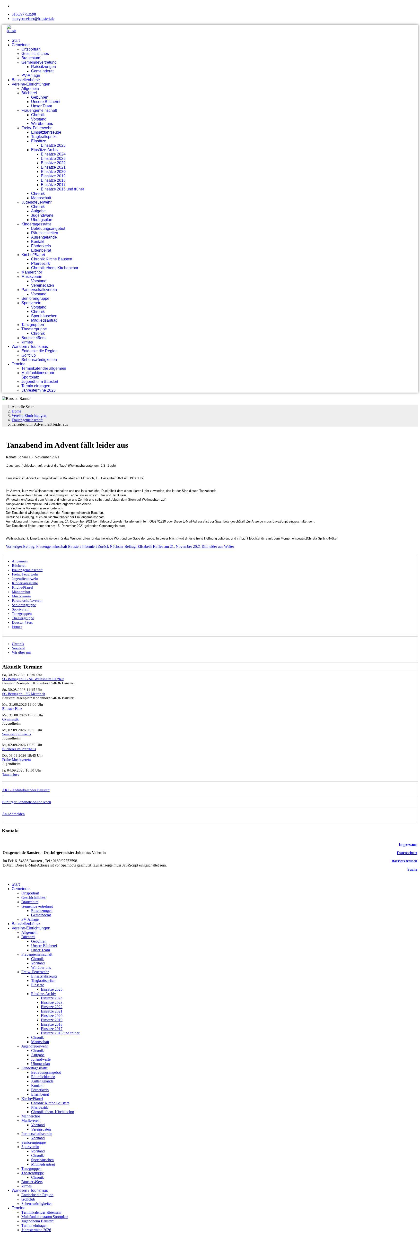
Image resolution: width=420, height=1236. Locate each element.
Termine (19, 364)
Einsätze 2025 (53, 145)
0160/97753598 (24, 14)
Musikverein (31, 277)
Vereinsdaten (42, 285)
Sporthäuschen (44, 316)
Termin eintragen (35, 386)
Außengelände (44, 237)
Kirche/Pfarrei (33, 255)
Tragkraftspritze (44, 137)
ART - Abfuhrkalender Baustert (26, 790)
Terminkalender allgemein (43, 368)
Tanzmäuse (10, 774)
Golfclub (28, 355)
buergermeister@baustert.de (33, 19)
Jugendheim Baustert (39, 381)
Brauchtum (30, 58)
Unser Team (41, 106)
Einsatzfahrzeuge (46, 132)
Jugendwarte (42, 215)
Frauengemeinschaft (39, 110)
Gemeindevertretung (39, 62)
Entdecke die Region (39, 351)
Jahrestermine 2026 (38, 390)
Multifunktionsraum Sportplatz (37, 375)
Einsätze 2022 (53, 163)
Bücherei (29, 93)
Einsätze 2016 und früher (62, 189)
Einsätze (38, 141)
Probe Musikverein (16, 760)
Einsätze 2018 (53, 180)
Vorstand (38, 119)
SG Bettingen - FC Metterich (23, 694)
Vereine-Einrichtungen (31, 84)
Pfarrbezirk (40, 263)
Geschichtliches (35, 54)
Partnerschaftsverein (39, 290)
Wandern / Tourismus (30, 346)
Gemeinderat (42, 71)
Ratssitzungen (43, 67)
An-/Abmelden (13, 814)
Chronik (38, 115)
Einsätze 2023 (53, 158)
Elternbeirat (41, 250)
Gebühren (39, 97)
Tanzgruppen (32, 325)
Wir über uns (42, 123)
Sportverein (31, 303)
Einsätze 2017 (53, 185)
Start (16, 40)
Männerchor (31, 272)
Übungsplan (41, 220)
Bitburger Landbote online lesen (26, 802)
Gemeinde (21, 45)
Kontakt (37, 242)
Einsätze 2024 (53, 154)
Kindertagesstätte (36, 224)
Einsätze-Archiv (44, 150)
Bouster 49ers (33, 338)
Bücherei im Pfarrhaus (19, 749)
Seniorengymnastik (16, 734)
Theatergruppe (34, 329)
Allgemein (30, 88)
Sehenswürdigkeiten (39, 360)
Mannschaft (41, 198)
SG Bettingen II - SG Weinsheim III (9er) (33, 679)
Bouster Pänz (12, 709)
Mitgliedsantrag (44, 320)
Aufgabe (38, 211)
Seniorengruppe (35, 298)
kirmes (27, 342)
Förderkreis (41, 246)
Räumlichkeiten (44, 233)
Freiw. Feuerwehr (36, 128)
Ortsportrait (30, 49)
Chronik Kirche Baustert (51, 259)
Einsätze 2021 (53, 167)
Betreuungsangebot (48, 228)
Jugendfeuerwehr (36, 202)
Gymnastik (10, 719)
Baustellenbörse (26, 80)
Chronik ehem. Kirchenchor (54, 268)
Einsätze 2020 (53, 172)
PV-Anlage (30, 75)
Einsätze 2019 (53, 176)
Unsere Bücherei (45, 102)
